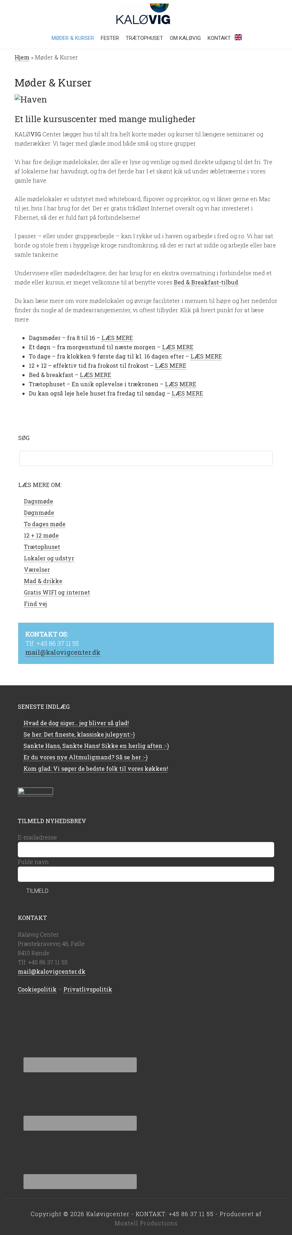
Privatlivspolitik (87, 989)
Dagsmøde (38, 501)
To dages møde (45, 524)
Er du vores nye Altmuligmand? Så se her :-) (85, 757)
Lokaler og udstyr (49, 558)
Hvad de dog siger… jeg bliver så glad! (76, 723)
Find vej (35, 603)
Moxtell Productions (146, 1223)
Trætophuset (42, 546)
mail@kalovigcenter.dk (62, 652)
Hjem (22, 57)
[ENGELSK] (238, 39)
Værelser (37, 569)
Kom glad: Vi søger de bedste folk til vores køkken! (96, 768)
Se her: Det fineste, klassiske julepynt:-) (79, 734)
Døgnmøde (39, 512)
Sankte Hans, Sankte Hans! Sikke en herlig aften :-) (96, 745)
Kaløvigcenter (146, 14)
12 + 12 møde (41, 535)
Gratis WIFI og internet (57, 592)
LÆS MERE (117, 337)
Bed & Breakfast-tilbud (206, 282)
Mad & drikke (43, 581)
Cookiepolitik (37, 989)
